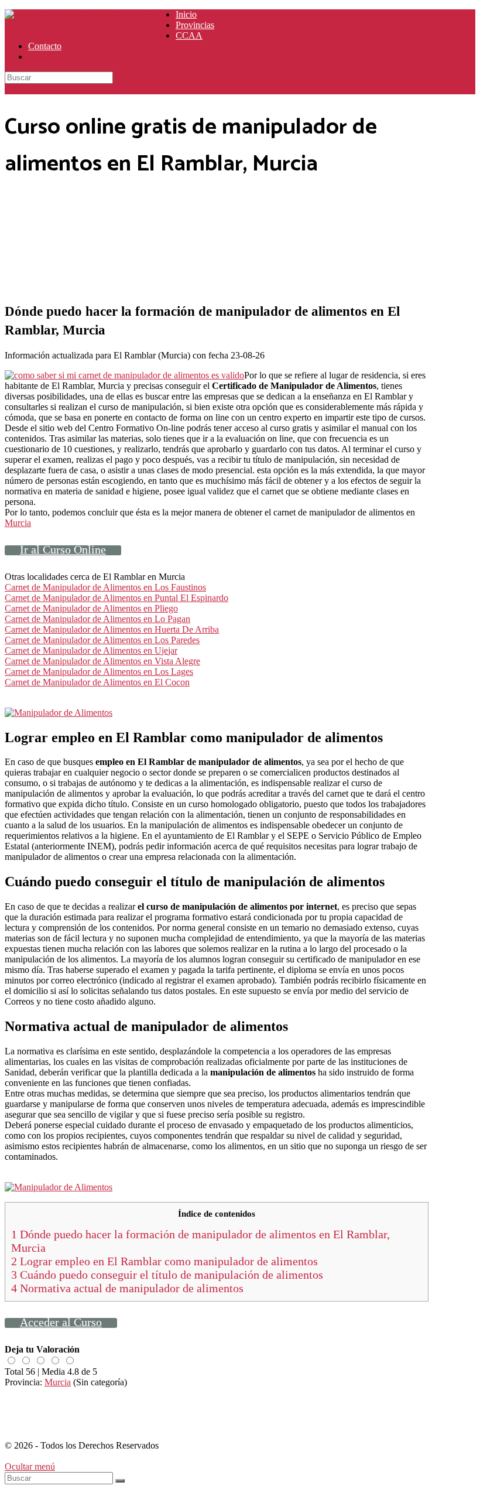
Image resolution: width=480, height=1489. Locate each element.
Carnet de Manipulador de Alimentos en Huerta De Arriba (112, 629)
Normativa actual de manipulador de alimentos (127, 1288)
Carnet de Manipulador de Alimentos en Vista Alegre (102, 661)
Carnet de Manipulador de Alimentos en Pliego (91, 608)
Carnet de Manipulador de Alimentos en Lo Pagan (97, 619)
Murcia (18, 523)
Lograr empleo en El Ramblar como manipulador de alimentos (164, 1261)
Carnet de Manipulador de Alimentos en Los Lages (99, 672)
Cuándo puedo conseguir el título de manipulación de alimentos (167, 1274)
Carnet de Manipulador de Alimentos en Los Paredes (102, 640)
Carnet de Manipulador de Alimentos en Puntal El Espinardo (116, 598)
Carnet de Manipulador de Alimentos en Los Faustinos (105, 587)
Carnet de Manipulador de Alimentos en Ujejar (91, 650)
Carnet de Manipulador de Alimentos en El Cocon (97, 682)
